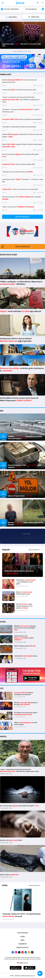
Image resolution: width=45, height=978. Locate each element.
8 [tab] (28, 51)
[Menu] (3, 3)
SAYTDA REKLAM (22, 933)
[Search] (42, 2)
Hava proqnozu (9, 9)
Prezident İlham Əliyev (30, 9)
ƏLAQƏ (22, 936)
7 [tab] (26, 51)
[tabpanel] (22, 35)
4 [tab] (19, 51)
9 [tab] (30, 51)
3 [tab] (17, 51)
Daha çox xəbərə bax (34, 549)
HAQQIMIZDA (22, 944)
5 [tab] (21, 51)
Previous (2, 9)
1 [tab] (13, 51)
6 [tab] (24, 51)
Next (43, 9)
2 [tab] (15, 51)
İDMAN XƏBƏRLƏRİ (22, 246)
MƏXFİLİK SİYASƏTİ (22, 947)
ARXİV (22, 940)
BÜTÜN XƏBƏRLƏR (22, 217)
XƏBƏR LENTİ (5, 74)
